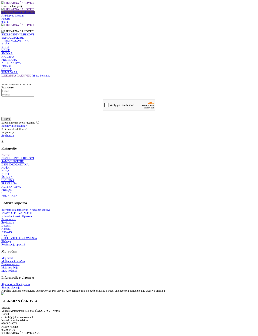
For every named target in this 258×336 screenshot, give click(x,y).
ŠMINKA (7, 53)
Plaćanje (6, 241)
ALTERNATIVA (11, 62)
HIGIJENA (7, 56)
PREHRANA (9, 59)
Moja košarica (9, 270)
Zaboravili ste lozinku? (14, 125)
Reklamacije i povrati (13, 244)
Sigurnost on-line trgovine (15, 284)
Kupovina (6, 231)
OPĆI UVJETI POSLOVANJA (19, 238)
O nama (5, 235)
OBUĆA (6, 69)
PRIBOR (6, 66)
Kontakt (5, 228)
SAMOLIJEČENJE (12, 37)
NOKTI (5, 50)
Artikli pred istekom (12, 15)
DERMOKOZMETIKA (15, 40)
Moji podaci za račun (13, 261)
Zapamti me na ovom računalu (18, 122)
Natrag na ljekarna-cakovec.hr (18, 12)
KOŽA (5, 43)
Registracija (7, 135)
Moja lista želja (9, 267)
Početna (5, 155)
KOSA (5, 47)
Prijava (6, 119)
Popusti (5, 18)
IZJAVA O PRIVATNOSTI (16, 212)
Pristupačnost (8, 219)
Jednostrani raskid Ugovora (16, 216)
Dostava (6, 225)
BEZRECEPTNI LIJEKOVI (17, 34)
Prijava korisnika (41, 75)
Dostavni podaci (10, 264)
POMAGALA (9, 72)
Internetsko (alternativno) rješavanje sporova (25, 209)
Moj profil (7, 258)
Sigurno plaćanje (10, 287)
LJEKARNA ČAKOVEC (16, 75)
